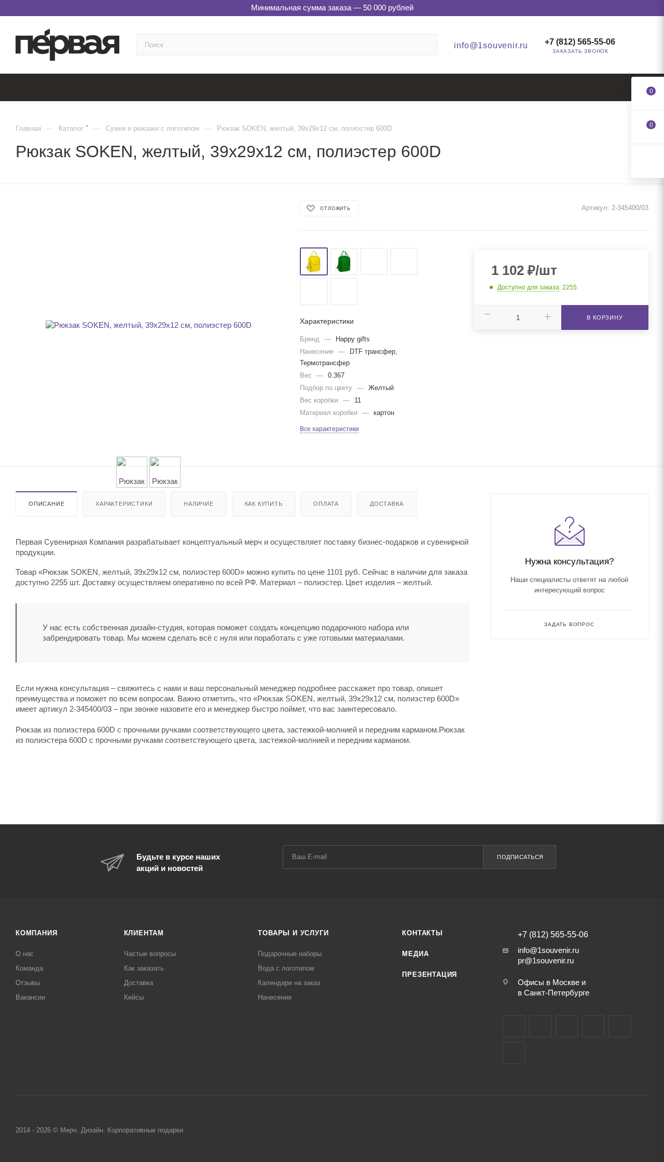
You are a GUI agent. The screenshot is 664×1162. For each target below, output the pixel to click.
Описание (46, 504)
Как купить (264, 504)
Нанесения (275, 997)
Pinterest (514, 1053)
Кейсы (134, 997)
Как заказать (144, 968)
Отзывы (28, 983)
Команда (29, 968)
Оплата (326, 504)
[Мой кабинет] (643, 47)
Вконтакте (514, 1026)
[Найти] (424, 45)
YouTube (567, 1026)
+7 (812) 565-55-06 (580, 41)
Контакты (422, 933)
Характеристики (124, 504)
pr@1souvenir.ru (546, 960)
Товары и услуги (293, 933)
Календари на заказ (289, 983)
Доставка (386, 504)
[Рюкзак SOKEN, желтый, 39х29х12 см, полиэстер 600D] (148, 325)
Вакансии (30, 997)
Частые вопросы (150, 954)
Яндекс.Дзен (619, 1026)
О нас (25, 954)
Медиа (415, 954)
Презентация (429, 974)
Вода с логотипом (286, 968)
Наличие (199, 504)
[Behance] (593, 1026)
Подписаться (520, 857)
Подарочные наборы (290, 954)
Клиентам (144, 933)
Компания (36, 933)
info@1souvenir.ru (491, 45)
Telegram (540, 1026)
